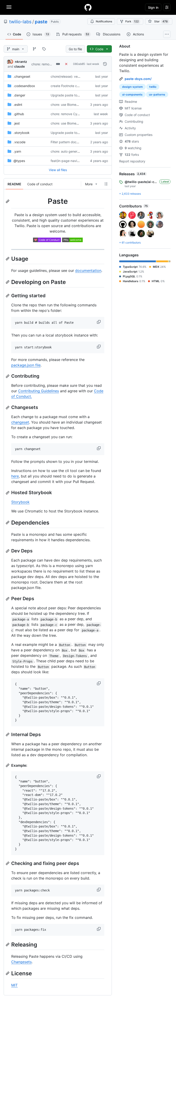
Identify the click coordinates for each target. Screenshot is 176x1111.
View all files (58, 170)
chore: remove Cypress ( (49, 64)
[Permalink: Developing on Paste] (8, 282)
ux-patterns (157, 94)
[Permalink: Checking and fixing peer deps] (8, 863)
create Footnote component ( (72, 86)
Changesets (21, 962)
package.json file (26, 365)
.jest (17, 123)
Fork (132, 21)
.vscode (19, 142)
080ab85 (79, 64)
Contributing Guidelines (38, 391)
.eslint (18, 104)
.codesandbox (24, 86)
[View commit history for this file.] (105, 64)
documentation (88, 270)
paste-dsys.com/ (138, 79)
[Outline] (106, 184)
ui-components (132, 94)
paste (41, 21)
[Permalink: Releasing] (8, 944)
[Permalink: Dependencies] (8, 522)
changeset (20, 422)
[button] (99, 322)
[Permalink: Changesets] (8, 407)
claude (19, 66)
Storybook (20, 502)
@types (19, 161)
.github (19, 114)
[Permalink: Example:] (8, 765)
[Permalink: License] (8, 973)
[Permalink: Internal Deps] (8, 734)
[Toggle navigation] (9, 7)
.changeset (22, 76)
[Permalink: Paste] (8, 201)
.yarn (17, 151)
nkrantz (21, 62)
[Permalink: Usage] (8, 258)
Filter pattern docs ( (65, 142)
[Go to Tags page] (44, 49)
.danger (19, 95)
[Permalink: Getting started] (8, 295)
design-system (132, 86)
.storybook (22, 133)
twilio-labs (20, 21)
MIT (14, 985)
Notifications (104, 21)
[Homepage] (88, 7)
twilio (152, 86)
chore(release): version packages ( (77, 76)
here (15, 476)
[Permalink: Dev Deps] (8, 551)
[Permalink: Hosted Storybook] (8, 493)
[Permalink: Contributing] (8, 376)
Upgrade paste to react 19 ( (72, 95)
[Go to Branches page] (34, 49)
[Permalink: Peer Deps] (8, 599)
